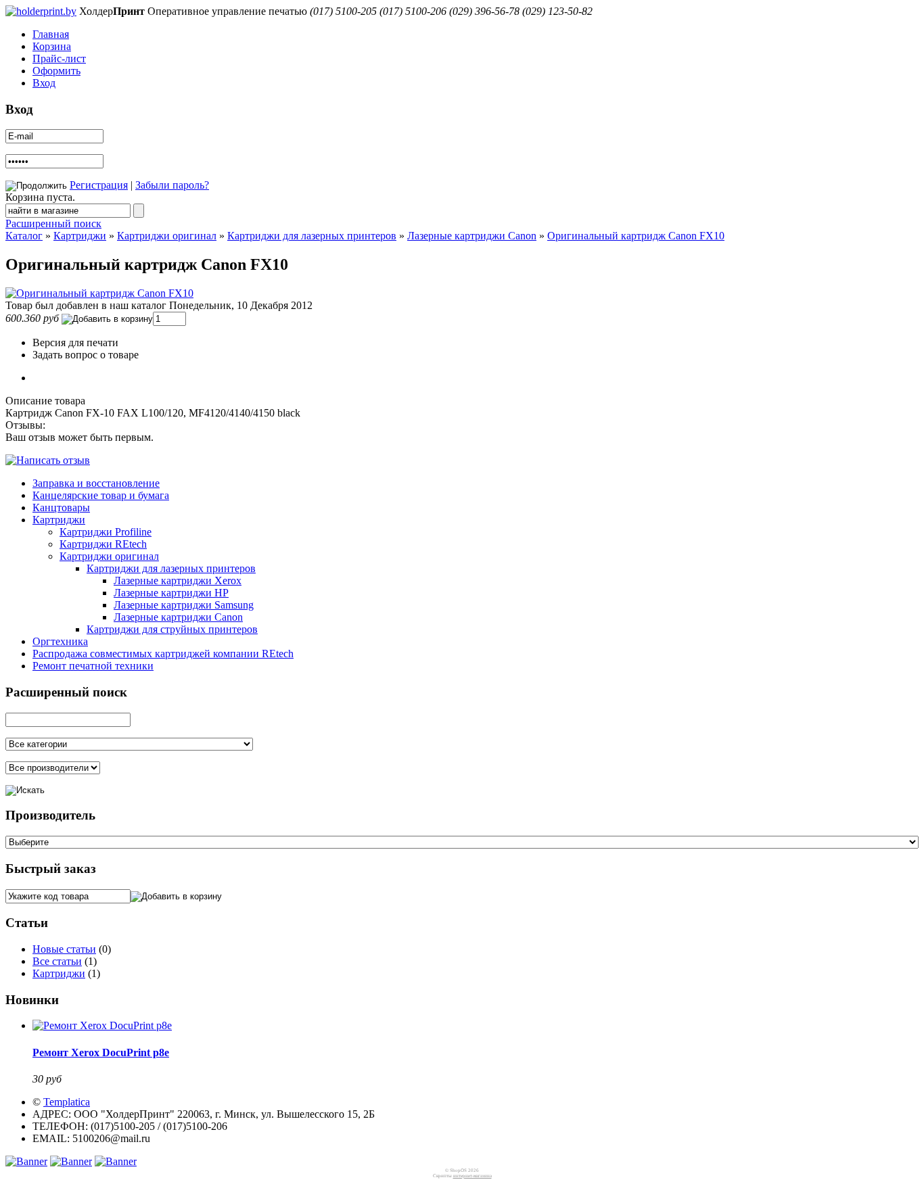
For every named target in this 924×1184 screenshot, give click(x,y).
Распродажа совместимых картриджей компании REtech (163, 653)
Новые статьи (64, 949)
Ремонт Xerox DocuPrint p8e (100, 1052)
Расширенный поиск (53, 223)
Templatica (66, 1102)
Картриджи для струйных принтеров (172, 629)
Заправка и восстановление (96, 483)
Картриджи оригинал (166, 235)
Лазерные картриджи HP (171, 592)
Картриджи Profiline (106, 532)
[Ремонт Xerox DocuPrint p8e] (102, 1025)
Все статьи (57, 961)
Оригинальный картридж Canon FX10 (635, 235)
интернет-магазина (472, 1176)
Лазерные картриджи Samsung (184, 605)
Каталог (24, 235)
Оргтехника (60, 641)
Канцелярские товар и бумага (100, 495)
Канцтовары (61, 507)
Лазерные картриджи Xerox (177, 580)
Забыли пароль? (172, 185)
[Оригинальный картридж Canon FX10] (99, 293)
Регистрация (99, 185)
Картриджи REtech (103, 544)
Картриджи (79, 235)
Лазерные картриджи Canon (471, 235)
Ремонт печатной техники (93, 665)
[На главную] (40, 11)
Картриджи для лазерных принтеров (311, 235)
